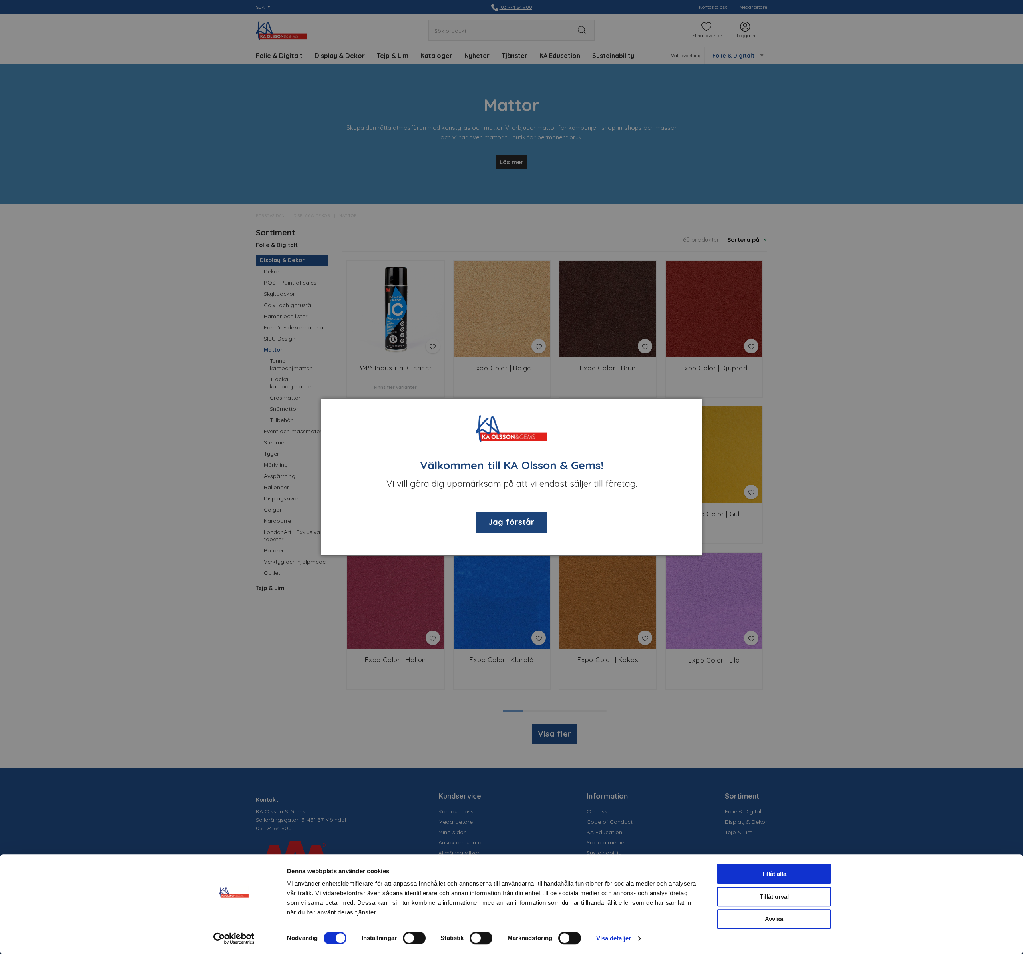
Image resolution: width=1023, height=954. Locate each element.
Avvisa (774, 919)
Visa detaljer (613, 938)
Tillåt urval (774, 896)
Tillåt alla (774, 873)
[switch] (414, 938)
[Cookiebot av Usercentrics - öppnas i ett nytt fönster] (234, 938)
